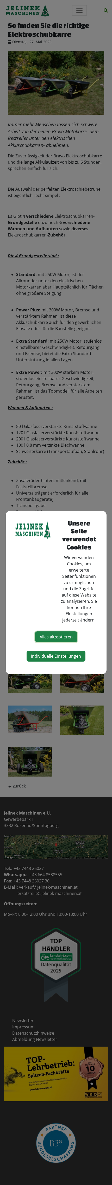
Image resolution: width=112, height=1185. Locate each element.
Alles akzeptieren (56, 637)
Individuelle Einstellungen (56, 656)
